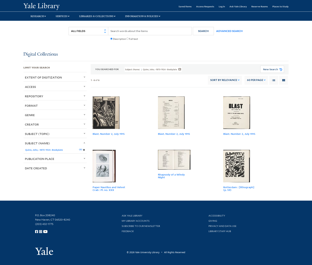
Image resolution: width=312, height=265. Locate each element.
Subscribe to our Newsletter (141, 226)
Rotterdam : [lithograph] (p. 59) (238, 189)
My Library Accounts (136, 221)
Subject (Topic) (37, 134)
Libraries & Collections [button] (96, 16)
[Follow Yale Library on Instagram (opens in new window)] (40, 231)
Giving (212, 221)
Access (30, 87)
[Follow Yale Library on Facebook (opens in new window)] (36, 231)
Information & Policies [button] (141, 16)
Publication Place (39, 159)
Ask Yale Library (238, 6)
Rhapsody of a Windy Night (171, 176)
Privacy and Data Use (222, 226)
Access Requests (205, 6)
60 (255, 80)
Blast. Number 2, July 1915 (109, 133)
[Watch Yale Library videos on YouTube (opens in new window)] (45, 231)
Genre (30, 115)
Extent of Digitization (43, 77)
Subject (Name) (37, 143)
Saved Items (185, 6)
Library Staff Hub (219, 231)
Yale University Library (43, 6)
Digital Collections (40, 54)
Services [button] (61, 16)
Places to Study (280, 6)
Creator (32, 124)
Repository (34, 96)
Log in (222, 6)
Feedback (128, 231)
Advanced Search (229, 31)
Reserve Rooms (259, 6)
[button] (203, 31)
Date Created (36, 168)
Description (119, 39)
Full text (133, 39)
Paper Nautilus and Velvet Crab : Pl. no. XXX (109, 189)
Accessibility (216, 215)
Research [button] (37, 16)
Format (31, 106)
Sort (223, 80)
